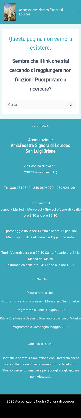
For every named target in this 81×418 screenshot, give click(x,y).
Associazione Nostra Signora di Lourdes (41, 11)
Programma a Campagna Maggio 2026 (40, 327)
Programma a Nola (40, 293)
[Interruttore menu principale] (72, 12)
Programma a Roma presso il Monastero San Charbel (40, 301)
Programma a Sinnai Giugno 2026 (40, 310)
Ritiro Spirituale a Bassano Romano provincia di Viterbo (40, 318)
